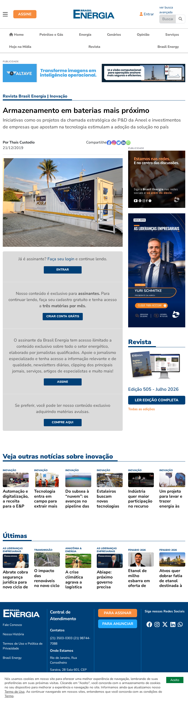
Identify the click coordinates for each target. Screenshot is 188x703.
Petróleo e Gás (51, 34)
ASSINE (25, 14)
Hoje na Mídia (20, 46)
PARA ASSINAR (117, 613)
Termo (9, 696)
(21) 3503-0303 (61, 638)
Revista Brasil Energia (24, 96)
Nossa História (13, 634)
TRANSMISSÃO (43, 549)
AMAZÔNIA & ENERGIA (73, 550)
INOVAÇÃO (9, 470)
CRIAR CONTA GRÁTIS (62, 316)
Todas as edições (141, 409)
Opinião (143, 34)
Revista (94, 46)
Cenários (114, 34)
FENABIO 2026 (137, 549)
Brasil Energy (168, 46)
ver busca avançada (166, 9)
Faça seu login (61, 259)
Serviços (172, 34)
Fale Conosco (12, 625)
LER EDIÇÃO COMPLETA (156, 400)
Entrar (148, 14)
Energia (85, 34)
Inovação (58, 96)
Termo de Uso (15, 691)
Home (18, 34)
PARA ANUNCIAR (117, 623)
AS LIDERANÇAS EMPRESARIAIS (13, 550)
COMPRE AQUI (62, 422)
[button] (5, 14)
